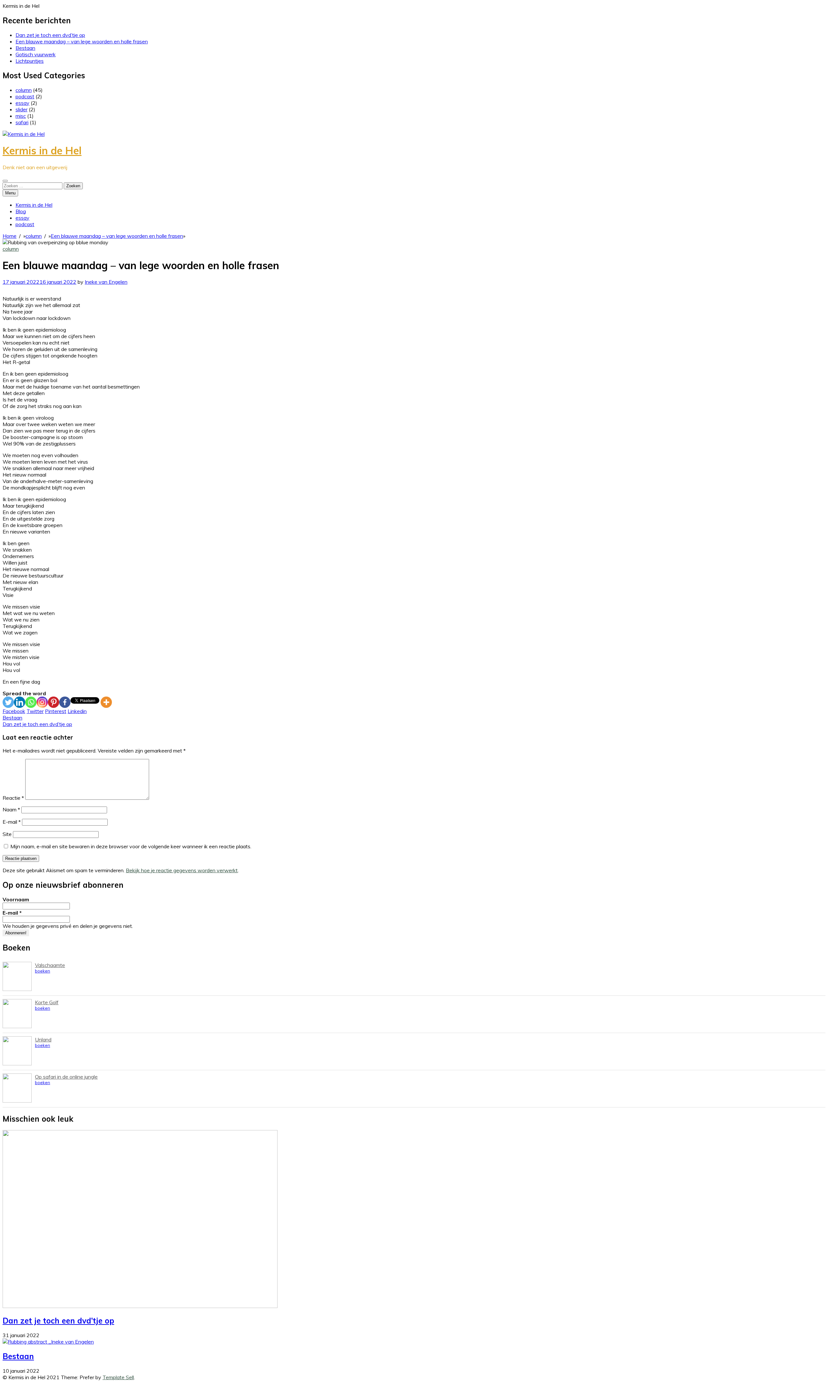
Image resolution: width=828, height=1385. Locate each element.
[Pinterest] (53, 702)
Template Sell (118, 1377)
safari (22, 122)
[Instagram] (42, 702)
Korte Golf (47, 1002)
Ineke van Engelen (106, 282)
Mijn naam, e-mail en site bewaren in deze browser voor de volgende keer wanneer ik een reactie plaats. (130, 846)
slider (21, 109)
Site (7, 834)
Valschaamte (50, 965)
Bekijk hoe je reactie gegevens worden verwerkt (182, 870)
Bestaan (25, 48)
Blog (21, 211)
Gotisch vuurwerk (36, 54)
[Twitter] (8, 702)
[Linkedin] (19, 702)
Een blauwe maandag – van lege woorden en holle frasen (82, 41)
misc (21, 116)
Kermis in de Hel (42, 150)
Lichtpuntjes (30, 61)
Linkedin (77, 711)
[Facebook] (65, 702)
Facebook (14, 711)
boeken (42, 970)
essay (22, 103)
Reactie (13, 798)
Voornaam (16, 899)
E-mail (12, 822)
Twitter (35, 711)
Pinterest (55, 711)
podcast (25, 96)
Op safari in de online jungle (66, 1076)
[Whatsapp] (31, 702)
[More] (106, 702)
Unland (43, 1039)
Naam (11, 809)
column (24, 90)
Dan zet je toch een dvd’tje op (50, 35)
